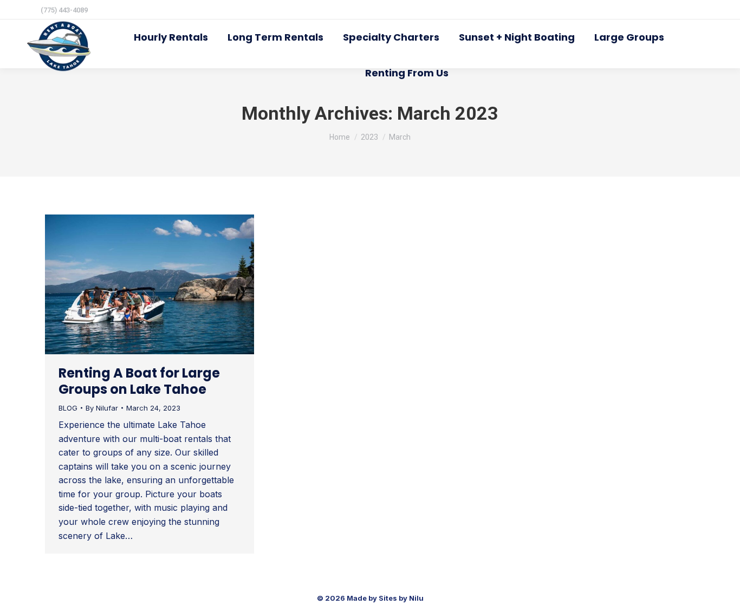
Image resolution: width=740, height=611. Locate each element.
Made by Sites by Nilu (385, 598)
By (102, 408)
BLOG (68, 408)
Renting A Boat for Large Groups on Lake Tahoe (139, 381)
